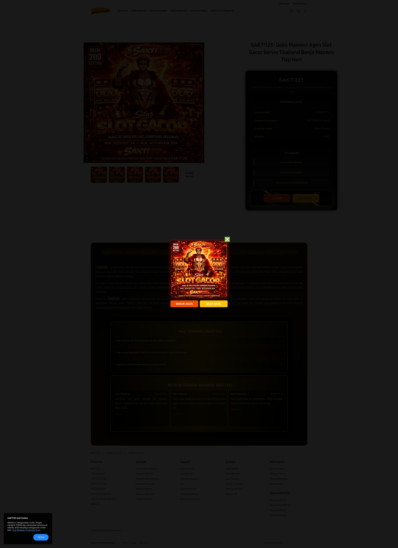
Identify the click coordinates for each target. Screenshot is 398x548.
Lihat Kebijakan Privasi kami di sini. (26, 530)
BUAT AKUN (213, 303)
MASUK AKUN (184, 303)
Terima (41, 537)
